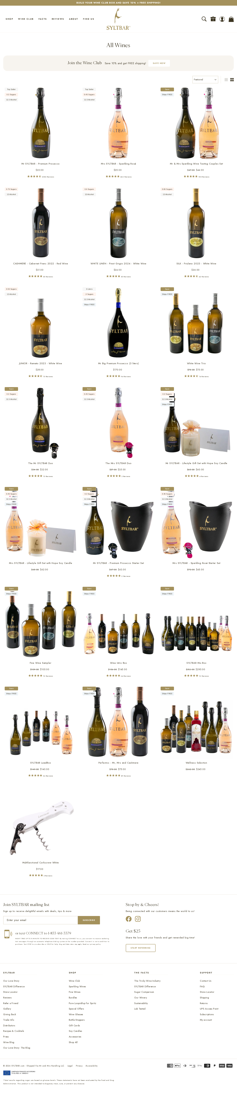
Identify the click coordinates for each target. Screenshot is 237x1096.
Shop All (73, 1042)
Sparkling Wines (77, 986)
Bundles (73, 997)
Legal (70, 1065)
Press (6, 1036)
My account (206, 1019)
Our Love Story (11, 980)
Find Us (88, 18)
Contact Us (205, 980)
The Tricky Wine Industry (147, 980)
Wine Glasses (76, 1014)
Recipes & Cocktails (13, 1031)
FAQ (202, 986)
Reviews (58, 18)
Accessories (75, 1036)
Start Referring (141, 947)
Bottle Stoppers (77, 1019)
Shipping (204, 997)
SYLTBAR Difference (14, 986)
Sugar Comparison (144, 992)
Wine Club (26, 18)
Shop (9, 18)
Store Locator (10, 992)
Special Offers (76, 1008)
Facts (43, 18)
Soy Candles (75, 1031)
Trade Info (8, 1019)
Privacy (79, 1065)
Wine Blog (8, 1042)
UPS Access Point (209, 1008)
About (73, 18)
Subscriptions (207, 1014)
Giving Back (9, 1014)
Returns (204, 1003)
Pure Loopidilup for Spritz (82, 1003)
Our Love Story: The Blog (16, 1047)
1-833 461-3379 (59, 933)
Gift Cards (74, 1025)
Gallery (7, 1008)
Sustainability (141, 1003)
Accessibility (91, 1065)
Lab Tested (139, 1008)
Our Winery (140, 997)
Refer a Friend (10, 1003)
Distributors (9, 1025)
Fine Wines (74, 992)
